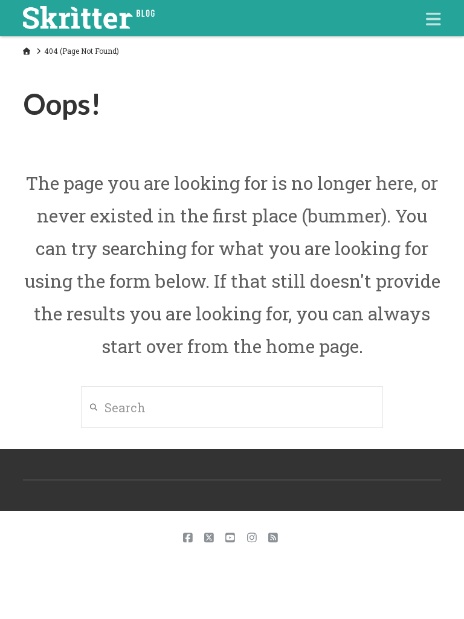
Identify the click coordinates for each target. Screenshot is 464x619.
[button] (433, 19)
